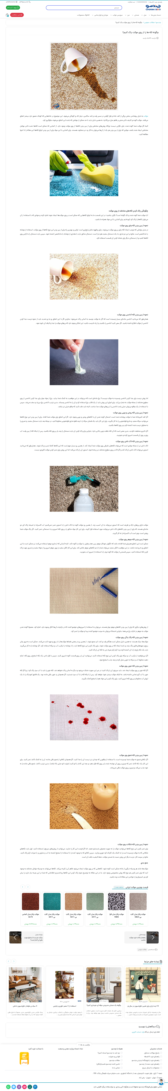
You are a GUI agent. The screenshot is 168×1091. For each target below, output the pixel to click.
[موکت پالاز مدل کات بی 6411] (73, 901)
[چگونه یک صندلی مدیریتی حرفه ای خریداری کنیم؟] (103, 984)
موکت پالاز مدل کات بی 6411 (73, 915)
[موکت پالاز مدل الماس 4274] (52, 901)
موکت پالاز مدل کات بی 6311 (116, 915)
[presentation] (28, 887)
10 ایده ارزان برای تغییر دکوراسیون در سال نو (143, 1006)
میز (128, 15)
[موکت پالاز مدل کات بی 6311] (116, 901)
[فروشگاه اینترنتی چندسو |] (153, 7)
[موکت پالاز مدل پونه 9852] (30, 901)
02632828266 (11, 2)
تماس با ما (116, 1068)
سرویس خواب (117, 15)
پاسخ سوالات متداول (151, 1053)
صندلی (136, 15)
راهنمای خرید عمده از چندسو (149, 1064)
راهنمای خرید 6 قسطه (155, 2)
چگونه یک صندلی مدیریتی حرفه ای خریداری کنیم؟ (104, 1005)
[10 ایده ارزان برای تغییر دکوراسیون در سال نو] (143, 984)
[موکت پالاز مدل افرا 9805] (138, 901)
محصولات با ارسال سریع (150, 1068)
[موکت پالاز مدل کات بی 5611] (95, 901)
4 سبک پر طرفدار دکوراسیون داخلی (25, 1006)
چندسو (158, 22)
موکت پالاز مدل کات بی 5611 (95, 915)
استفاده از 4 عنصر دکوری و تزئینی (64, 1006)
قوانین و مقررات (114, 1056)
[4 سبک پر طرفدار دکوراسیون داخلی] (25, 984)
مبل (144, 15)
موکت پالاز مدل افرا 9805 (138, 915)
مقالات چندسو (114, 1060)
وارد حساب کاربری (138, 1032)
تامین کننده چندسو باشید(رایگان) (108, 1064)
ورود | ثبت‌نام (12, 7)
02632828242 (142, 2)
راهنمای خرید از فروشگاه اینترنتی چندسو (145, 1060)
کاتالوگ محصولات (83, 15)
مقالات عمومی (149, 22)
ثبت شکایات (131, 2)
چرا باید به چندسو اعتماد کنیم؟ (109, 1053)
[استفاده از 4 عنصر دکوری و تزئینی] (64, 984)
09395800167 (24, 2)
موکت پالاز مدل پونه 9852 (30, 915)
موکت (146, 116)
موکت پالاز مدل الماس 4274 (52, 915)
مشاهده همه (119, 887)
